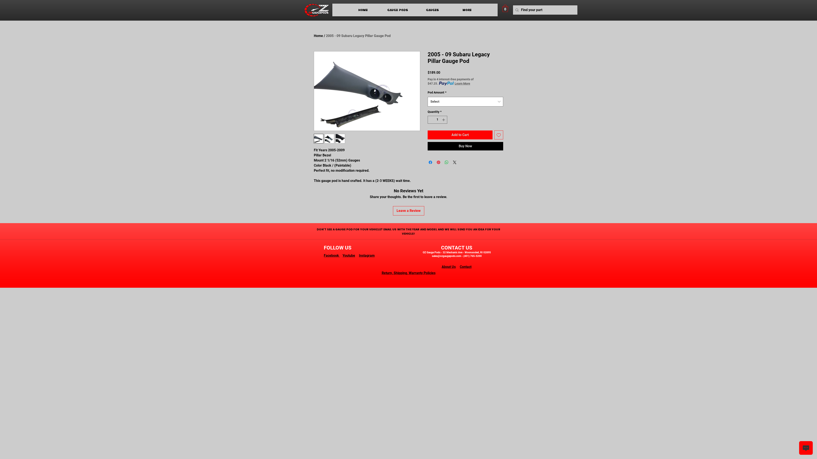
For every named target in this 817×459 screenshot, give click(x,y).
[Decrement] (431, 119)
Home (318, 36)
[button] (505, 8)
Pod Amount (437, 92)
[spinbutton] (437, 119)
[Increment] (444, 119)
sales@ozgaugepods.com (446, 256)
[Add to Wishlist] (498, 134)
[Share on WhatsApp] (446, 162)
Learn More (462, 83)
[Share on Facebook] (430, 162)
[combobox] (465, 101)
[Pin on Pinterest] (438, 162)
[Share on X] (454, 162)
